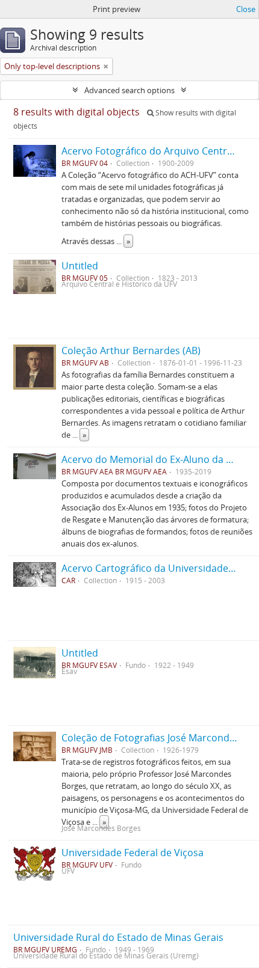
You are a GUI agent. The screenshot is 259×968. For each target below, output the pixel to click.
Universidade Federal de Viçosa (132, 852)
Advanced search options (129, 90)
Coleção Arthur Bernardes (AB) (131, 350)
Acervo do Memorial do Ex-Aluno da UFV (152, 459)
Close (245, 9)
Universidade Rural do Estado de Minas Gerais (118, 937)
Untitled (79, 265)
